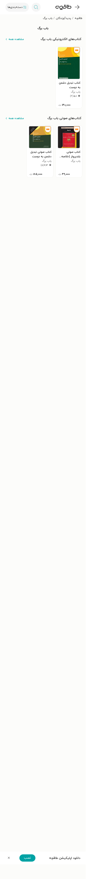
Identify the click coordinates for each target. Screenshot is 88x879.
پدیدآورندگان (63, 18)
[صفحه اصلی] (63, 7)
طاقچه (78, 18)
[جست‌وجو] (36, 7)
